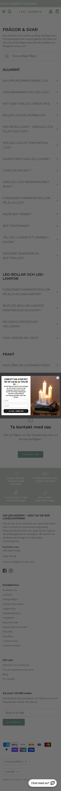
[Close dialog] (57, 377)
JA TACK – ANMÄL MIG (16, 411)
